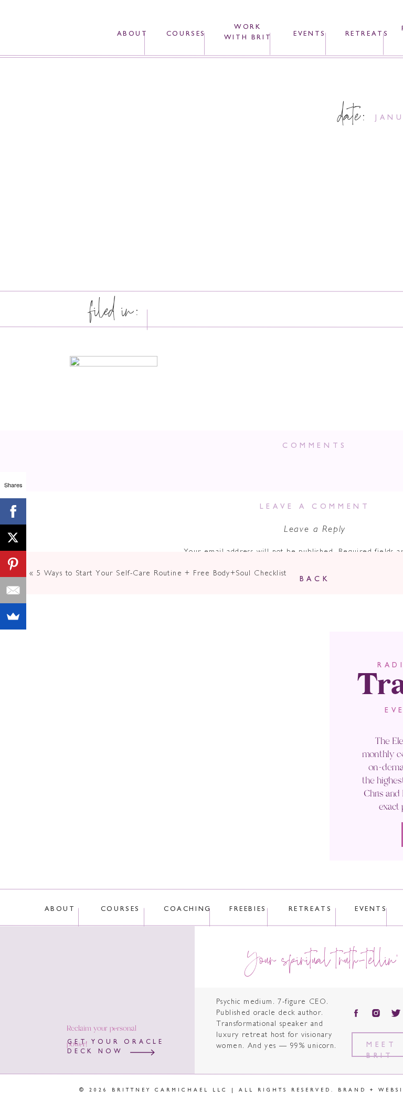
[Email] (13, 590)
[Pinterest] (13, 564)
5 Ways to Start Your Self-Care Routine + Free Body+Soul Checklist (162, 573)
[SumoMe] (13, 616)
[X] (13, 538)
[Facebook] (13, 511)
